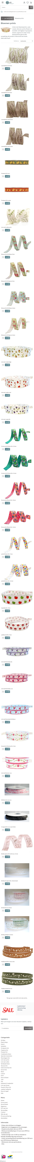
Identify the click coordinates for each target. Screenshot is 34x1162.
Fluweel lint (4, 1052)
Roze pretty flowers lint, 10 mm (8, 500)
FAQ (3, 1144)
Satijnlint (3, 1046)
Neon (2, 1071)
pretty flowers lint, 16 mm (7, 581)
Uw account (4, 1102)
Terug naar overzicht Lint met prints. (17, 998)
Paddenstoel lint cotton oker (8, 961)
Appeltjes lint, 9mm (5, 608)
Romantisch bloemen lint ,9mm (8, 746)
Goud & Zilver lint (6, 1087)
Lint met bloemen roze (6, 773)
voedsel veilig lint (6, 1089)
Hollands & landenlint (7, 1083)
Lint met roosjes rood (6, 392)
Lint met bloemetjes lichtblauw (8, 719)
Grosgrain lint (5, 1048)
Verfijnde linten (5, 1064)
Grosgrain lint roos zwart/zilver (8, 827)
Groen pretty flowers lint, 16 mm (8, 473)
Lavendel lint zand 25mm (7, 119)
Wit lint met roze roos (6, 800)
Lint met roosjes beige (6, 362)
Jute (2, 1079)
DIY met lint (4, 1108)
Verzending (4, 1110)
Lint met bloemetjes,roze (7, 688)
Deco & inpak (4, 1091)
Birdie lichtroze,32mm (6, 907)
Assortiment (4, 1104)
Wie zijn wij (4, 1114)
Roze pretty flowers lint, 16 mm (8, 527)
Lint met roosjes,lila (5, 419)
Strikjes (3, 1040)
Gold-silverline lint (6, 1067)
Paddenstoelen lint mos (6, 988)
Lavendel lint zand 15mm (7, 146)
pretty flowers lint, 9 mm (7, 554)
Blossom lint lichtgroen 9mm (7, 281)
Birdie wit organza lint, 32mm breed (9, 880)
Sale (2, 1093)
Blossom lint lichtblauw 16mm (8, 308)
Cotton (3, 1073)
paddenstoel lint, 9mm (6, 634)
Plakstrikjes (4, 1042)
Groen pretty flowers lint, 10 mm (8, 446)
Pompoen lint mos (5, 173)
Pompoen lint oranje (6, 200)
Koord (2, 1044)
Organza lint (4, 1050)
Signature (3, 1106)
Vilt (2, 1081)
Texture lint (4, 1066)
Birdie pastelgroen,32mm (7, 934)
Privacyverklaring (6, 1116)
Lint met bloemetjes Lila (6, 661)
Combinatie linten (6, 1054)
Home (2, 1100)
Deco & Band (4, 1077)
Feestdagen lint (5, 1058)
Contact (3, 1112)
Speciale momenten (6, 1056)
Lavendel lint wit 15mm (6, 92)
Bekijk (7, 68)
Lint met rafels (5, 1062)
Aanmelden (4, 1118)
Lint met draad (5, 1085)
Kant (2, 1075)
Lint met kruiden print (6, 227)
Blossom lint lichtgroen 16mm (8, 335)
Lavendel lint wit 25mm (6, 65)
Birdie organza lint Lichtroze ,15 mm (9, 853)
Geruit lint (4, 1069)
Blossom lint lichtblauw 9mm (8, 254)
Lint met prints (5, 1060)
